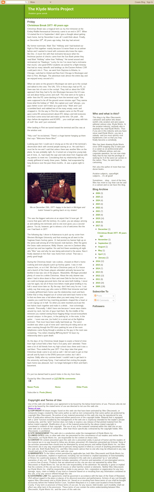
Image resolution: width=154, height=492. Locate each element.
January (102, 258)
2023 (98, 204)
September (103, 243)
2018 (98, 222)
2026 (98, 193)
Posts (99, 296)
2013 (98, 272)
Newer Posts (33, 387)
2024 (98, 200)
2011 (98, 279)
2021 (98, 211)
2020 (98, 215)
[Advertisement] (110, 65)
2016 (98, 261)
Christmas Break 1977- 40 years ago (47, 25)
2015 (98, 265)
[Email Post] (57, 381)
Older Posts (82, 387)
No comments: (69, 379)
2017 (98, 225)
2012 (98, 276)
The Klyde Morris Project (51, 9)
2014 (98, 268)
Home (57, 387)
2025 (98, 197)
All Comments (102, 300)
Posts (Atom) (46, 392)
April (100, 254)
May (100, 250)
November (103, 239)
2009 (98, 286)
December (103, 229)
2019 (98, 218)
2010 (98, 283)
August (101, 247)
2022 (98, 208)
